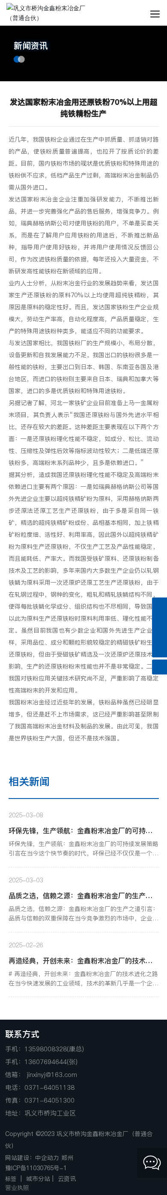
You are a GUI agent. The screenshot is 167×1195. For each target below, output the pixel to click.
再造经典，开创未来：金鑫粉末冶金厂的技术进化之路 (80, 961)
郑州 (67, 1158)
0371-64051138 (49, 1087)
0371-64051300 (49, 1100)
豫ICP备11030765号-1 (36, 1168)
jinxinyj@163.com (52, 1074)
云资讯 (67, 1178)
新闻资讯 (31, 45)
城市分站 (38, 1178)
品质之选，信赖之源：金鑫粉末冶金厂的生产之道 (80, 896)
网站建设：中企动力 (32, 1158)
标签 (10, 1179)
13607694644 (45, 1061)
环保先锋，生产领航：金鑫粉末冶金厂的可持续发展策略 (80, 831)
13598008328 (45, 1048)
